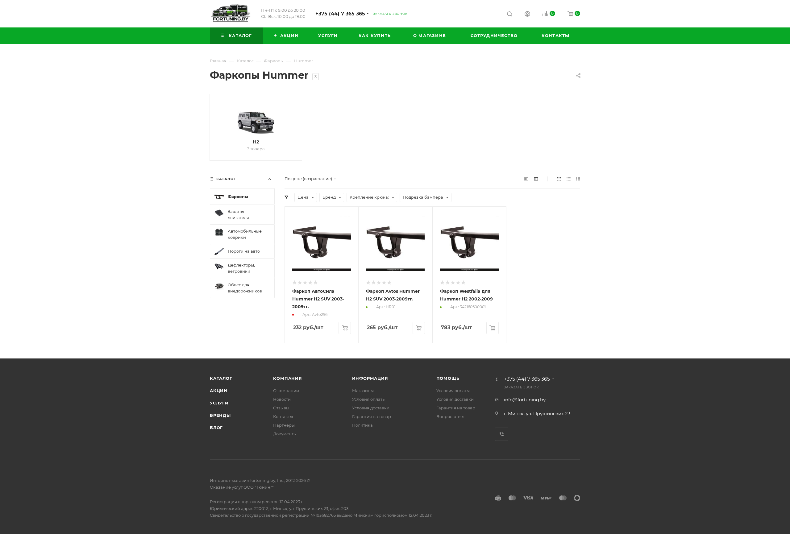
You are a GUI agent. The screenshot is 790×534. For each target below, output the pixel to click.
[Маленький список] (526, 179)
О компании (286, 390)
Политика (362, 425)
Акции (218, 390)
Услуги (219, 402)
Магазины (363, 390)
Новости (282, 399)
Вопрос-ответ (450, 416)
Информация (370, 378)
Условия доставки (370, 407)
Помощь (447, 378)
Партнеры (284, 425)
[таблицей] (578, 179)
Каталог (221, 378)
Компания (287, 378)
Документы (285, 433)
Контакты (283, 416)
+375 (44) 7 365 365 (340, 14)
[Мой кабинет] (527, 15)
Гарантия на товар (371, 416)
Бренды (220, 415)
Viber (501, 434)
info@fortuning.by (525, 400)
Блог (216, 427)
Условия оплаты (368, 399)
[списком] (568, 179)
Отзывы (281, 407)
